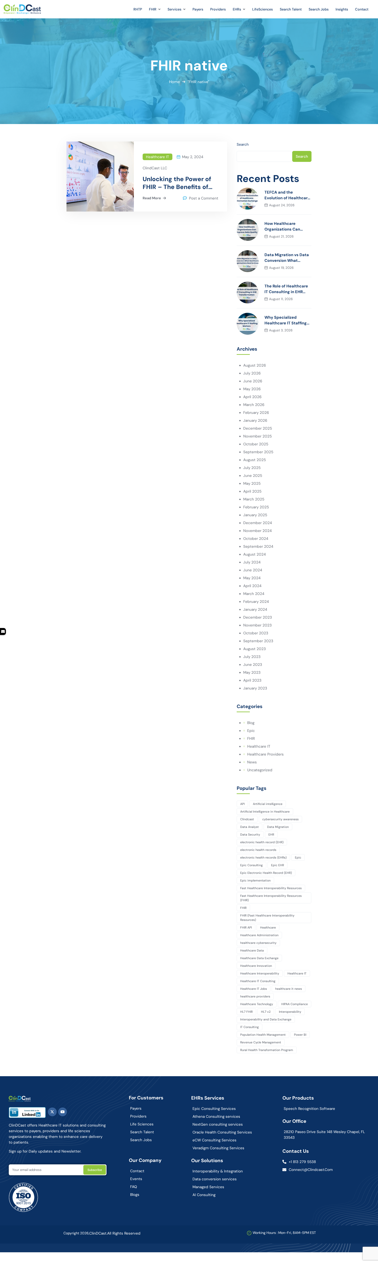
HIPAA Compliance (294, 1004)
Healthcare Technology (256, 1004)
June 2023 (252, 664)
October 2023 (255, 633)
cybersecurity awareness (280, 819)
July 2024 (252, 562)
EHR (271, 834)
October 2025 (255, 444)
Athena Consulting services (216, 1116)
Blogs (134, 1194)
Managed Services (208, 1186)
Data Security (250, 834)
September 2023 (258, 640)
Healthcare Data (252, 950)
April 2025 (252, 491)
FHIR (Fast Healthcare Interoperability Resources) (267, 917)
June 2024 (252, 570)
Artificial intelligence (267, 804)
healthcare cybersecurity (258, 943)
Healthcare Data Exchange (259, 958)
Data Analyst (249, 827)
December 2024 (257, 522)
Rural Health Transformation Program (266, 1050)
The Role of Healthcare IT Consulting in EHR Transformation (286, 289)
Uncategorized (259, 770)
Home (174, 81)
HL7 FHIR (246, 1012)
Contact (137, 1171)
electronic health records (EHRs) (263, 857)
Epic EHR (277, 865)
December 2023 (257, 617)
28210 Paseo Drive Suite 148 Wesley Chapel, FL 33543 (324, 1134)
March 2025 (253, 499)
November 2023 (257, 625)
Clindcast (247, 819)
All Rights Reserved (123, 1233)
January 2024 (255, 609)
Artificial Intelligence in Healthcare (265, 811)
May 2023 (252, 672)
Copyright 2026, (76, 1233)
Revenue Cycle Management (260, 1042)
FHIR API (246, 927)
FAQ (133, 1186)
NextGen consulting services (217, 1124)
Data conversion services (214, 1179)
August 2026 (254, 365)
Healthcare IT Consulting (257, 981)
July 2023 (252, 656)
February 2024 (256, 601)
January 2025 (255, 515)
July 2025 (252, 467)
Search (243, 144)
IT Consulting (249, 1027)
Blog (250, 722)
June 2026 (252, 381)
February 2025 (256, 507)
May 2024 (252, 578)
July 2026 (252, 373)
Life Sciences (142, 1124)
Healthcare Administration (259, 935)
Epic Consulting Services (214, 1108)
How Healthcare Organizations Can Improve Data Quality (285, 226)
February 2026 (256, 412)
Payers (136, 1108)
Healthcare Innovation (256, 966)
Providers (138, 1116)
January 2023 (255, 688)
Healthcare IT (157, 156)
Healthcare (268, 927)
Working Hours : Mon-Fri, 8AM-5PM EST (284, 1232)
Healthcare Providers (265, 754)
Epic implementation (255, 880)
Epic (251, 730)
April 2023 (252, 680)
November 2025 (257, 436)
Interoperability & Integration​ (217, 1171)
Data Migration (278, 827)
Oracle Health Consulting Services (222, 1132)
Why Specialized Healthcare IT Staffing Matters (285, 320)
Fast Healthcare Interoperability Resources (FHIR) (271, 898)
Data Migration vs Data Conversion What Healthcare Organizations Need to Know (286, 257)
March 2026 (253, 404)
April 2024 (252, 585)
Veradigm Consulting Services (218, 1148)
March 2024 (253, 593)
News (252, 762)
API (242, 804)
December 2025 (257, 428)
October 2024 (255, 538)
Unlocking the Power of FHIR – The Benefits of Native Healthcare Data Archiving (177, 183)
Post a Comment (203, 198)
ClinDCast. (98, 1233)
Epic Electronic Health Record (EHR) (266, 873)
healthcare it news (288, 989)
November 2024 (257, 530)
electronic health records (258, 850)
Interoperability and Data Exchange (265, 1019)
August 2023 (254, 648)
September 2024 (258, 546)
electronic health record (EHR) (262, 842)
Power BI (300, 1035)
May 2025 (252, 483)
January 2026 (255, 420)
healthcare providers (255, 996)
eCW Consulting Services (214, 1140)
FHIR (251, 738)
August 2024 (254, 554)
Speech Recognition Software (309, 1108)
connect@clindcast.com (311, 1169)
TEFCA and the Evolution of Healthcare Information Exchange (287, 195)
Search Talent (142, 1132)
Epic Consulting (251, 865)
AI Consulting (203, 1194)
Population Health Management (263, 1035)
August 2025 (254, 459)
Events (136, 1178)
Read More (152, 198)
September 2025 (258, 452)
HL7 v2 (266, 1012)
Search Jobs (141, 1139)
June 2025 (252, 475)
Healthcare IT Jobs (253, 989)
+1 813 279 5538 (302, 1161)
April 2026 (252, 396)
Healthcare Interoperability (259, 973)
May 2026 (252, 389)
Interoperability (290, 1012)
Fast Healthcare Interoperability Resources (271, 888)
